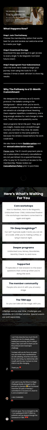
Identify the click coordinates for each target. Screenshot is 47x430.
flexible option (30, 143)
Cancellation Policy (12, 166)
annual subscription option (20, 146)
